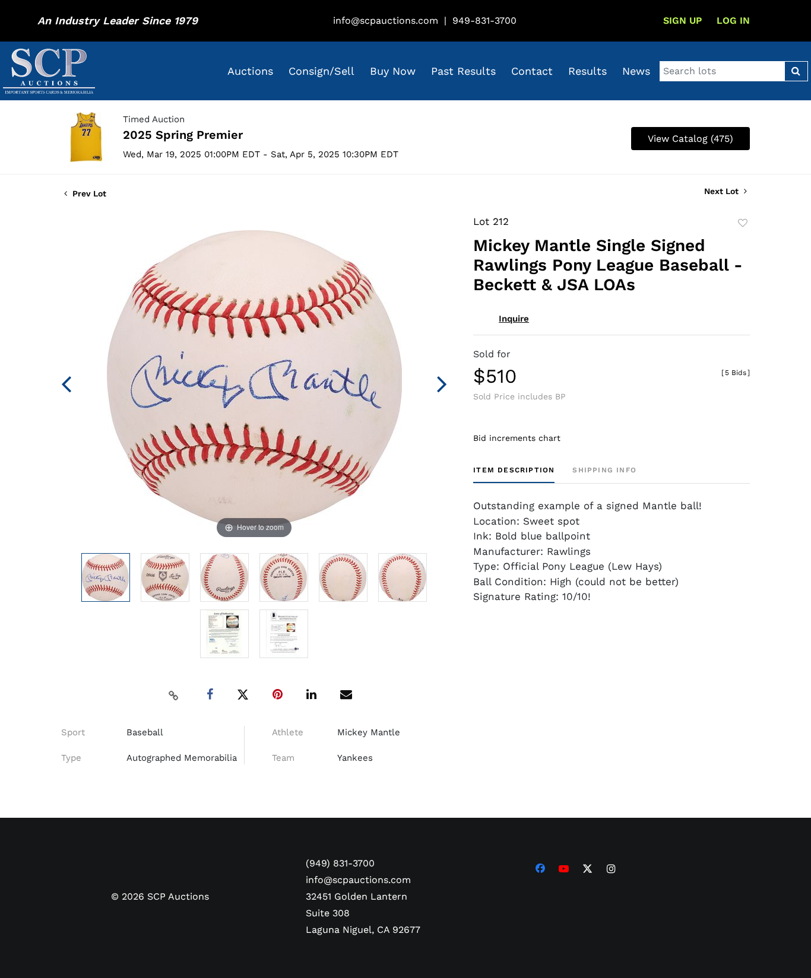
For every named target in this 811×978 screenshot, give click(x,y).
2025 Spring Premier (183, 135)
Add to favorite (743, 223)
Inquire (514, 318)
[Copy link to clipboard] (174, 695)
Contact (532, 71)
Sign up (682, 20)
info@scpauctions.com (385, 20)
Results (587, 71)
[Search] (795, 71)
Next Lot (722, 191)
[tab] (514, 474)
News (636, 71)
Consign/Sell (321, 71)
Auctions (250, 71)
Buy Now (393, 71)
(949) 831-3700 (340, 863)
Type (71, 757)
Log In (733, 20)
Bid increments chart (516, 438)
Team (283, 757)
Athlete (287, 732)
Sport (73, 732)
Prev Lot (88, 193)
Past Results (463, 71)
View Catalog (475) (690, 138)
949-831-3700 (484, 20)
